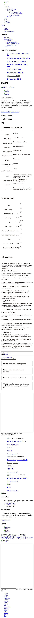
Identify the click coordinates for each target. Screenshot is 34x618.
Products (6, 6)
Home (5, 5)
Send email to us (15, 112)
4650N (6, 354)
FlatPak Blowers (15, 15)
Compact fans (10, 10)
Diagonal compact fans (17, 13)
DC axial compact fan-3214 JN (17, 478)
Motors (9, 16)
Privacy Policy (22, 536)
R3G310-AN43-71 (8, 539)
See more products (12, 444)
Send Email (4, 541)
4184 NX (10, 469)
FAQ (5, 19)
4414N (8, 353)
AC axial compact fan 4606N (8, 359)
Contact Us (7, 22)
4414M (9, 450)
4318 (9, 487)
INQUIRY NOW (5, 520)
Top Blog (8, 536)
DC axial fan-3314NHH (15, 73)
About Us (6, 21)
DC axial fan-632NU (14, 79)
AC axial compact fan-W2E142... (18, 58)
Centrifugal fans (11, 9)
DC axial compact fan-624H (16, 441)
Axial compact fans (16, 12)
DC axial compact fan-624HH (17, 460)
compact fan (17, 539)
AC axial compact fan (6, 357)
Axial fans (10, 7)
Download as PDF (5, 112)
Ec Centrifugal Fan (6, 537)
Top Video (14, 536)
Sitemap (3, 536)
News (5, 18)
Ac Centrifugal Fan (26, 539)
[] (17, 589)
